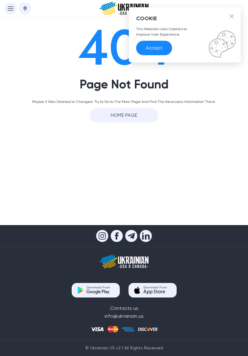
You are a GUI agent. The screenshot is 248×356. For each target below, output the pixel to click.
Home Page (124, 115)
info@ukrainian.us (124, 316)
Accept (154, 48)
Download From (98, 287)
